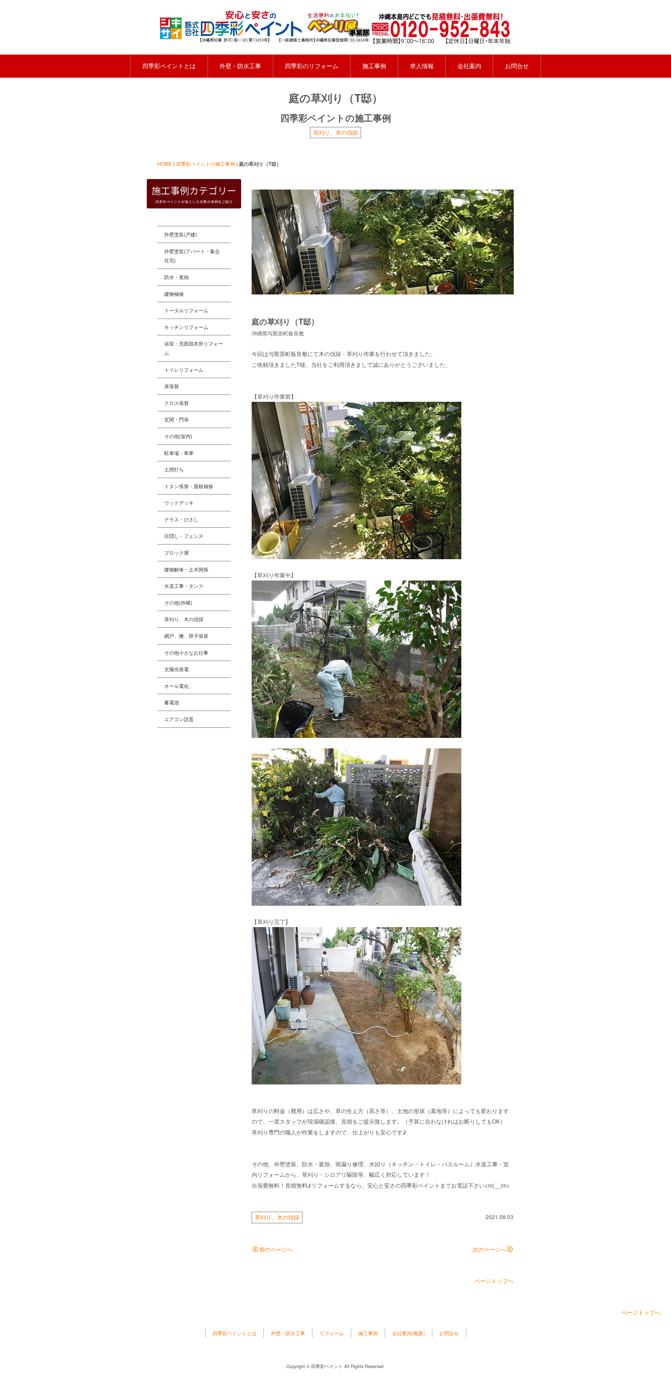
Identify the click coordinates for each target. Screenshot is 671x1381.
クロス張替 (176, 402)
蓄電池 (171, 702)
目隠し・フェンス (183, 535)
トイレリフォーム (183, 369)
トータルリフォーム (186, 310)
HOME (164, 163)
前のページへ (276, 1249)
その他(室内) (178, 436)
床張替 (171, 386)
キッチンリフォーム (186, 326)
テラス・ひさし (181, 519)
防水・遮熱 (176, 276)
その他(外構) (178, 602)
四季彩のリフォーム (311, 66)
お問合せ (517, 66)
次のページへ (489, 1249)
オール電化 (176, 685)
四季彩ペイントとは (169, 66)
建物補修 (174, 293)
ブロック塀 (176, 552)
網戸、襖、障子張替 (186, 635)
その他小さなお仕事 (186, 652)
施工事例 (374, 66)
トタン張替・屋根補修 (188, 486)
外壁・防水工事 (240, 66)
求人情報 (422, 66)
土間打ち (174, 469)
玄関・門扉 (176, 419)
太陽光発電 (176, 668)
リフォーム (331, 1333)
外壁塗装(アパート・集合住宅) (192, 256)
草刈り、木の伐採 (335, 132)
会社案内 (469, 66)
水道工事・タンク (183, 585)
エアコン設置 (179, 719)
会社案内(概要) (408, 1333)
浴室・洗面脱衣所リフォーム (193, 348)
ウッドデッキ (179, 502)
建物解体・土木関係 (186, 569)
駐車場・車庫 (179, 452)
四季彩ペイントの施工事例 (205, 163)
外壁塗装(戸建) (180, 234)
